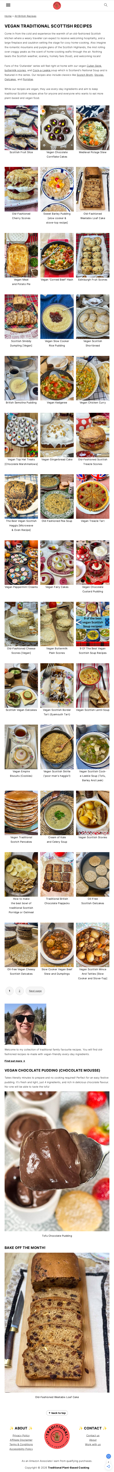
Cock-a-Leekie (42, 70)
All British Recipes (25, 16)
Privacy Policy (21, 1435)
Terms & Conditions (21, 1444)
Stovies (98, 74)
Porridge (28, 79)
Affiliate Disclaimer (21, 1439)
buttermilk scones (15, 70)
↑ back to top (57, 1413)
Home (8, 16)
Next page (35, 990)
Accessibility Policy (21, 1449)
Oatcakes (10, 79)
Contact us (93, 1435)
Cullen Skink (94, 65)
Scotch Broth (85, 74)
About (93, 1439)
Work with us (93, 1444)
